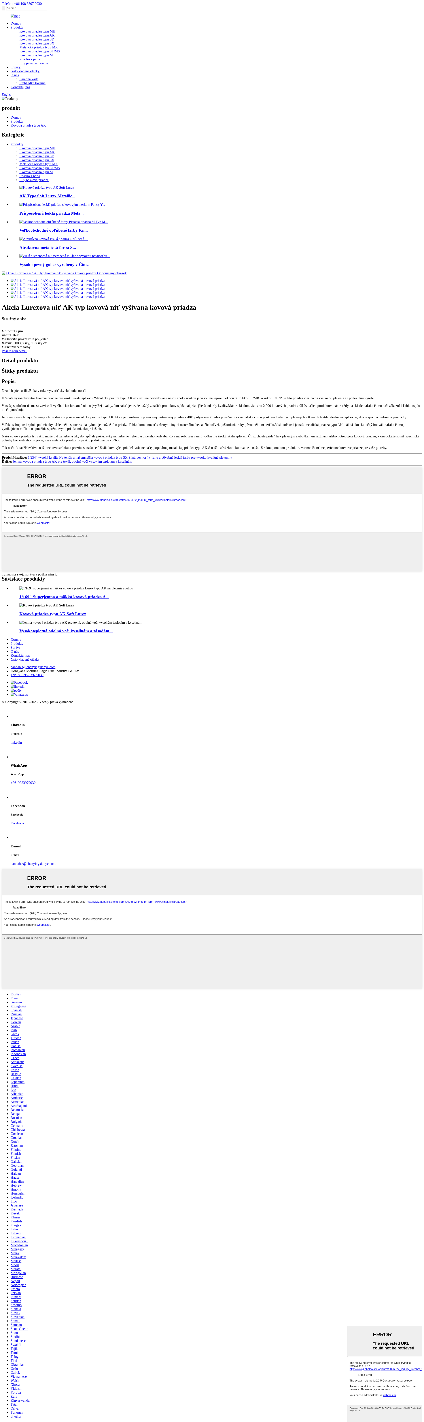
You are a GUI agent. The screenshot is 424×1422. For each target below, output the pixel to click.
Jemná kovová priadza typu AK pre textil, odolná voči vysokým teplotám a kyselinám (72, 461)
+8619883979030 (23, 783)
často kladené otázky (25, 71)
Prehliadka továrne (32, 83)
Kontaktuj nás (20, 87)
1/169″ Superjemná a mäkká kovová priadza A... (64, 597)
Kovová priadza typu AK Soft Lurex (52, 614)
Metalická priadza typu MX (38, 47)
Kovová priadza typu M (36, 55)
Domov (16, 23)
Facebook (17, 823)
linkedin (16, 742)
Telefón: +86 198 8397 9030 (22, 4)
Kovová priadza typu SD (36, 39)
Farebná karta (28, 79)
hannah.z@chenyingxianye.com (33, 667)
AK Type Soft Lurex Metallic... (47, 196)
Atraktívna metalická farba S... (47, 247)
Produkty (17, 27)
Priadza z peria (29, 59)
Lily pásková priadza (34, 63)
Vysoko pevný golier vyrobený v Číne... (55, 264)
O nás (15, 75)
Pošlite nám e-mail (14, 351)
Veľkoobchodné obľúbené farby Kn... (53, 230)
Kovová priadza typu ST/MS (39, 51)
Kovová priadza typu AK (37, 35)
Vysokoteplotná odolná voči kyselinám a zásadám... (66, 631)
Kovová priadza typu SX (36, 43)
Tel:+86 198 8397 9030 (27, 675)
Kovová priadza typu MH (37, 31)
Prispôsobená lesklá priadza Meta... (51, 213)
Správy (16, 67)
